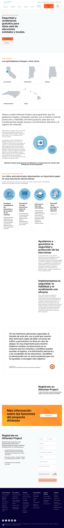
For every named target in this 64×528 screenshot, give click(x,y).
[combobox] (40, 461)
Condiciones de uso (27, 523)
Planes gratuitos (5, 494)
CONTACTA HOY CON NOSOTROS (48, 480)
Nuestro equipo (57, 500)
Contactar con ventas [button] (49, 6)
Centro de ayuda (26, 494)
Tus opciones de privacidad (10, 524)
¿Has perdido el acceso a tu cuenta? (26, 507)
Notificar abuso (36, 507)
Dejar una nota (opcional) (44, 466)
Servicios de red (15, 505)
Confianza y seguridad (53, 523)
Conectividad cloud (16, 494)
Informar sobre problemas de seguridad (40, 523)
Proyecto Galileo (47, 496)
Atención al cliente (26, 496)
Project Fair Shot (47, 503)
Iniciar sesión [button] (57, 6)
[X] (6, 520)
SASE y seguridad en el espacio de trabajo (16, 502)
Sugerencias (4, 503)
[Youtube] (12, 520)
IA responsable (36, 502)
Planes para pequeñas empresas (4, 498)
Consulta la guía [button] (7, 38)
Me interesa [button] (7, 42)
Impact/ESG (56, 509)
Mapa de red (56, 498)
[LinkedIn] (9, 520)
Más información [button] (48, 415)
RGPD (34, 500)
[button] (53, 2)
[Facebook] (3, 520)
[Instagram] (15, 520)
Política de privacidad (17, 523)
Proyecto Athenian (47, 498)
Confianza (35, 498)
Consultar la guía (53, 213)
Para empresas (5, 501)
